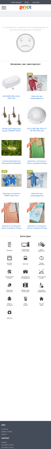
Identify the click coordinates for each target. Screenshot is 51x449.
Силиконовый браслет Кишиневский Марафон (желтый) (11, 162)
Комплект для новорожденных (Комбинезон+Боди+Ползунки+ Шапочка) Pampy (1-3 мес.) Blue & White (37, 194)
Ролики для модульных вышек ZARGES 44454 (11, 130)
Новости (4, 434)
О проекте (4, 429)
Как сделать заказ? (7, 445)
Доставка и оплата (7, 447)
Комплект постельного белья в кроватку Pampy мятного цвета (37, 162)
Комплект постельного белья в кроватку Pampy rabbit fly (37, 227)
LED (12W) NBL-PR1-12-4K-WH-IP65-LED (37, 130)
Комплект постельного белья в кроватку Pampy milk (11, 227)
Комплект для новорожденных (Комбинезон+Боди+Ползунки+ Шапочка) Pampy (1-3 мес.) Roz (37, 97)
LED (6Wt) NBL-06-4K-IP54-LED (11, 97)
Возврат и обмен (6, 431)
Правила (4, 442)
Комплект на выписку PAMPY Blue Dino (11, 194)
